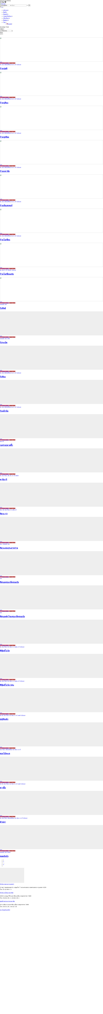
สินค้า (5, 12)
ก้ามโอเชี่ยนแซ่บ (7, 274)
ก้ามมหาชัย (5, 171)
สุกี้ (15, 64)
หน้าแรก (5, 10)
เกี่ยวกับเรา (6, 18)
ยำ (13, 64)
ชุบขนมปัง (2, 304)
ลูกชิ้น (8, 338)
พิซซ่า (10, 646)
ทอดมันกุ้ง (4, 856)
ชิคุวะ (1, 509)
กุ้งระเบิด (3, 342)
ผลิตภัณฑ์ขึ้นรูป (7, 64)
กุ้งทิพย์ (3, 308)
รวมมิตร (16, 646)
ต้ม (0, 64)
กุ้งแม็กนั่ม (4, 411)
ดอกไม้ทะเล (5, 753)
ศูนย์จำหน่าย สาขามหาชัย (7, 901)
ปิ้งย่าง (5, 475)
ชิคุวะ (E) (4, 514)
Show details (5, 63)
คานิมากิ (3, 479)
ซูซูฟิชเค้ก (4, 719)
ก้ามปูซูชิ (3, 68)
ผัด (12, 64)
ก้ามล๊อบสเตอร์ (6, 205)
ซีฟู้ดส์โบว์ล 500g (7, 685)
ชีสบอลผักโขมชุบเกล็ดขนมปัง (12, 616)
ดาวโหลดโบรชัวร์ (5, 910)
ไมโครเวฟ (19, 64)
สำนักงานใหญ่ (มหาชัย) (6, 892)
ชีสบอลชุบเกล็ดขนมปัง (9, 582)
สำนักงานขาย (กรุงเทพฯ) (7, 884)
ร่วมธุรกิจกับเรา (7, 16)
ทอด (3, 64)
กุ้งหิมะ (3, 377)
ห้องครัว (5, 14)
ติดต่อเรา (5, 20)
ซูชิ (0, 715)
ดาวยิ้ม (3, 788)
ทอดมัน (8, 852)
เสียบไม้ (9, 270)
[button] (2, 29)
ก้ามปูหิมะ (4, 103)
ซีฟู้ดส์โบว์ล (5, 651)
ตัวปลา (3, 822)
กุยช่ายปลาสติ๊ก (6, 445)
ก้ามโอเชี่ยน (5, 240)
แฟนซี (19, 715)
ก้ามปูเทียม (4, 137)
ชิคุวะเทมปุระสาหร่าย (9, 548)
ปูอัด (8, 475)
